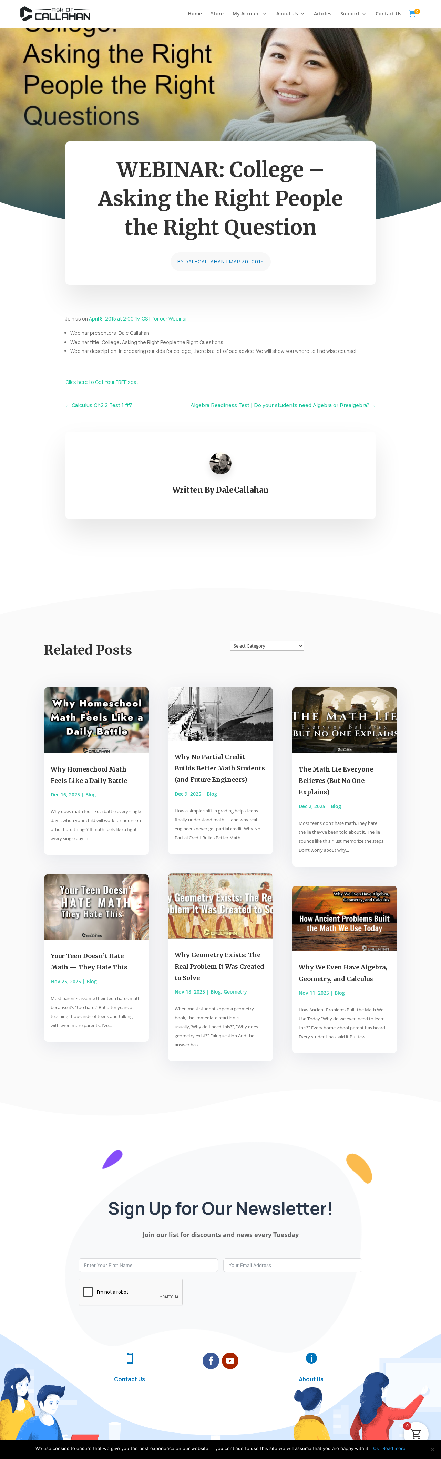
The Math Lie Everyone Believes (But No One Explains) (336, 780)
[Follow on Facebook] (211, 1361)
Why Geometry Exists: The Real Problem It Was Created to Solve (219, 966)
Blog (90, 794)
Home (195, 14)
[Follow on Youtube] (230, 1361)
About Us (287, 14)
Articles (322, 14)
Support (350, 14)
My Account (246, 14)
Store (217, 14)
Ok (376, 1448)
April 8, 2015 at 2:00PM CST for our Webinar (138, 318)
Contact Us (388, 14)
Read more (394, 1448)
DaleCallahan (205, 261)
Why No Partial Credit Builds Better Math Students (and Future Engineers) (220, 768)
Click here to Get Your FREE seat (102, 382)
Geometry (235, 991)
